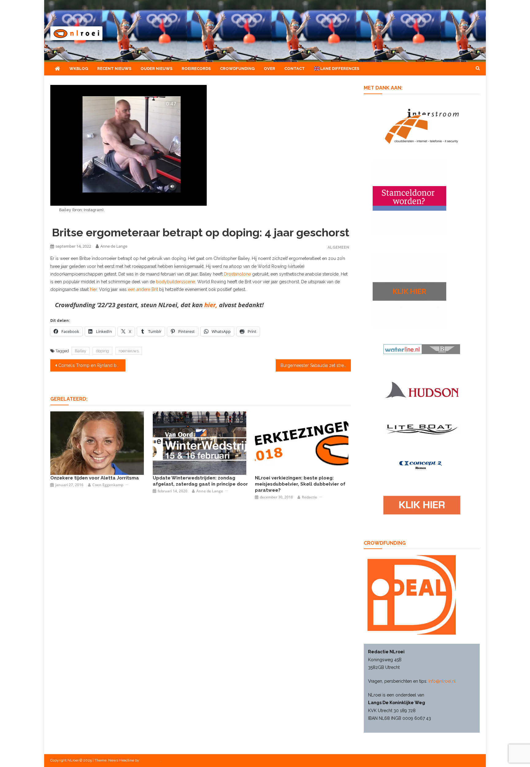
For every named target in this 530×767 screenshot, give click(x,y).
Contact (294, 68)
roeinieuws (129, 351)
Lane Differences (339, 68)
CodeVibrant (150, 760)
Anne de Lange (113, 246)
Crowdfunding (237, 68)
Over (269, 68)
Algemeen (338, 247)
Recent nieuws (114, 68)
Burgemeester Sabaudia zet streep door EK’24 (316, 365)
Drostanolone (237, 274)
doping (102, 351)
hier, (210, 305)
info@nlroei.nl (442, 681)
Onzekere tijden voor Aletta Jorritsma (94, 478)
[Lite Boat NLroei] (421, 429)
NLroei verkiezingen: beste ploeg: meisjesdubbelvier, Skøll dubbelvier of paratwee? (300, 484)
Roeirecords (196, 68)
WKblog (78, 68)
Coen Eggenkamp (107, 484)
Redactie (309, 497)
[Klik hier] (409, 289)
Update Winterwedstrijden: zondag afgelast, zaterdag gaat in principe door (200, 481)
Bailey (80, 351)
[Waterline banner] (421, 348)
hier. (94, 289)
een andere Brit (143, 289)
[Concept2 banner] (421, 465)
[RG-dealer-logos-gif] (421, 504)
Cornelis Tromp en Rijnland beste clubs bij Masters (91, 365)
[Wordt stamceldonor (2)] (409, 197)
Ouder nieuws (156, 68)
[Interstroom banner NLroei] (422, 125)
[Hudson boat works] (421, 388)
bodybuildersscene (175, 281)
